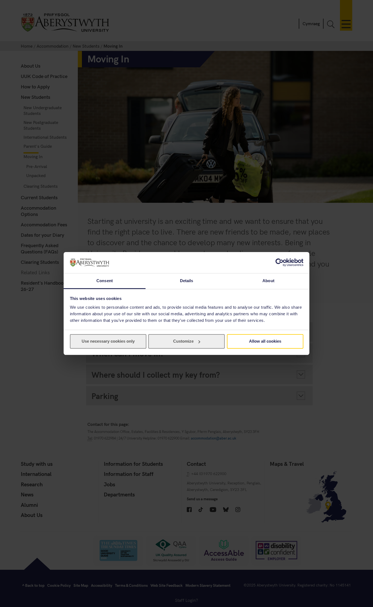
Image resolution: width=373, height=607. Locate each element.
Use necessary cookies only (108, 341)
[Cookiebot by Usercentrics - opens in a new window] (279, 262)
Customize (183, 341)
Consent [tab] (104, 280)
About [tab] (268, 280)
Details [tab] (186, 280)
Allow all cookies (265, 341)
